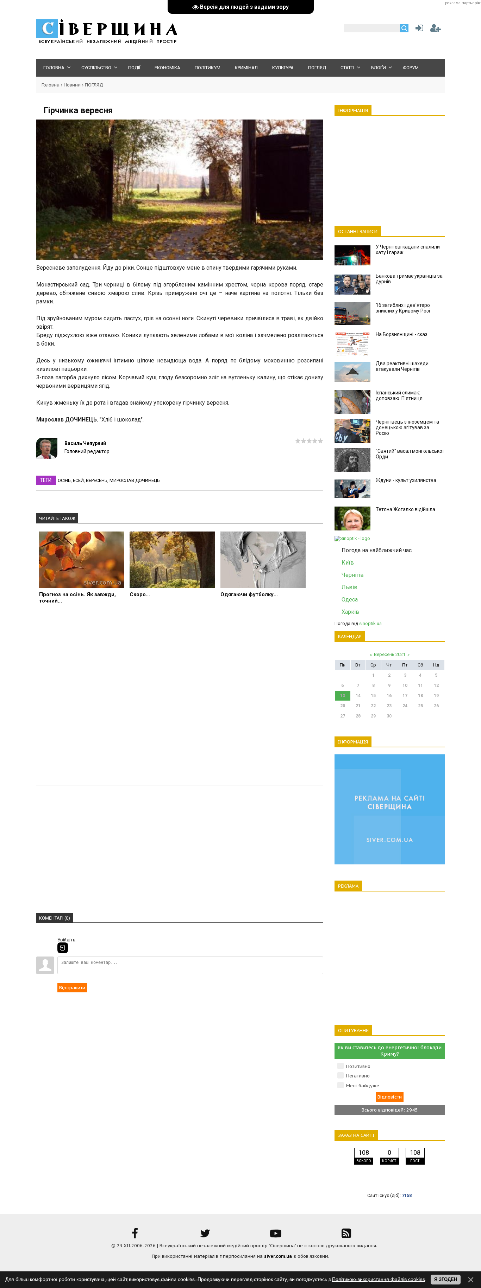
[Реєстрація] (435, 29)
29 (373, 716)
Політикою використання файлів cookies (378, 1279)
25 (420, 705)
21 (358, 705)
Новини (72, 85)
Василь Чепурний (85, 443)
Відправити (72, 988)
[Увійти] (418, 29)
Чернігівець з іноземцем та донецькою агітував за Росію (407, 427)
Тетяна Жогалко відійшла (405, 509)
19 (436, 695)
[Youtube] (275, 1235)
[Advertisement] (179, 691)
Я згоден (445, 1279)
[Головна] (106, 42)
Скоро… (140, 594)
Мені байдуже (362, 1086)
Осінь (64, 480)
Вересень (96, 480)
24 (404, 705)
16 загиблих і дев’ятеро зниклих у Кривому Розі (403, 308)
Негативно (358, 1076)
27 (342, 716)
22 (373, 705)
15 (373, 695)
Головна (51, 85)
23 (389, 705)
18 (420, 695)
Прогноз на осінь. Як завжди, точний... (77, 597)
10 (404, 685)
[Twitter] (205, 1235)
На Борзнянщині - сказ (401, 334)
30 (389, 716)
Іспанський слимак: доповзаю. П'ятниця (399, 395)
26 (436, 705)
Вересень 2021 (389, 654)
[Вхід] (62, 947)
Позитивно (358, 1066)
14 (358, 695)
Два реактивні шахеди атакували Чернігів (402, 366)
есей (78, 480)
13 (342, 695)
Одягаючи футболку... (249, 594)
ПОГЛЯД (94, 85)
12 (436, 685)
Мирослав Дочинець (135, 480)
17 (404, 695)
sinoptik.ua (370, 623)
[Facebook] (134, 1235)
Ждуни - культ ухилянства (406, 480)
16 (389, 695)
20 (342, 705)
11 (420, 685)
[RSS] (346, 1235)
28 (358, 716)
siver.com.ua (278, 1256)
